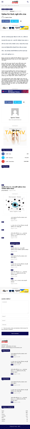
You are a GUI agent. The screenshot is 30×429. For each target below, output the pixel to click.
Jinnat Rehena (5, 190)
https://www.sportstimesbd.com (15, 119)
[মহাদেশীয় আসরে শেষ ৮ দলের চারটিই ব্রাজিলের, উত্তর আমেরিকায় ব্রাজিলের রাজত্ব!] (15, 176)
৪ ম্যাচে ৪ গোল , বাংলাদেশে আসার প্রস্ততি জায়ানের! (19, 281)
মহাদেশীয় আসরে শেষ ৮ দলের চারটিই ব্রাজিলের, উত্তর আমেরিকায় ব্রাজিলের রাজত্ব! (14, 187)
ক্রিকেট (6, 5)
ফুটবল (2, 185)
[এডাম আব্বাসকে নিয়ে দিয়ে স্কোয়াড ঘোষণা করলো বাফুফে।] (6, 220)
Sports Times (9, 17)
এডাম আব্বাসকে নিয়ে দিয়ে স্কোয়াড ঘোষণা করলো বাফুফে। (19, 218)
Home (3, 5)
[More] (20, 21)
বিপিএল (11, 9)
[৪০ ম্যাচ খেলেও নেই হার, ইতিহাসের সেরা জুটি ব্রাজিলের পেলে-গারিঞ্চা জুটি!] (6, 228)
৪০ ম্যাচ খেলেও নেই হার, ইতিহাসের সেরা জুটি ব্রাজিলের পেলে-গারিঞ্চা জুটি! (19, 226)
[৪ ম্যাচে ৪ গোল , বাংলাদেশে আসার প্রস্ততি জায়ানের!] (6, 281)
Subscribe (26, 161)
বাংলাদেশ (7, 9)
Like (27, 153)
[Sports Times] (15, 2)
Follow (26, 157)
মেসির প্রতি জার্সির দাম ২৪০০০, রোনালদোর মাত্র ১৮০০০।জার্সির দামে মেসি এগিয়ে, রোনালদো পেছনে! (19, 234)
